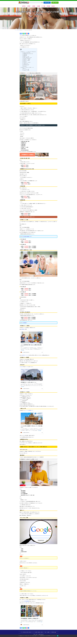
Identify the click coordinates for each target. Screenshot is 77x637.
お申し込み (47, 2)
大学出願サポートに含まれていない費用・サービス (27, 67)
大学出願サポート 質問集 (26, 70)
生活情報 (38, 6)
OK (57, 635)
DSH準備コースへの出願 (26, 56)
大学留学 (28, 6)
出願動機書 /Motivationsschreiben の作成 (28, 53)
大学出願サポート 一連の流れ (26, 62)
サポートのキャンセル (26, 65)
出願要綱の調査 (25, 55)
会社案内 (36, 632)
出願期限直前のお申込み (26, 64)
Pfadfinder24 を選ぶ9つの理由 (27, 632)
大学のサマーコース (25, 355)
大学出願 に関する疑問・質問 (26, 52)
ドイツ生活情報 (52, 632)
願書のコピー (24, 68)
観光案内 (53, 6)
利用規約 (39, 632)
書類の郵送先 (25, 66)
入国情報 (33, 6)
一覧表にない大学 (25, 63)
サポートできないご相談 (26, 69)
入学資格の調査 (25, 54)
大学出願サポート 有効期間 (26, 60)
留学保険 (48, 6)
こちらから (21, 366)
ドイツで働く (43, 6)
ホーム (22, 632)
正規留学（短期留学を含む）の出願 (27, 57)
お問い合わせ (55, 2)
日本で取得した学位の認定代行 (26, 58)
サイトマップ (33, 632)
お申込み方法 (25, 61)
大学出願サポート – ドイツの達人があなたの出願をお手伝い (28, 51)
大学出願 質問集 (26, 601)
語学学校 (23, 6)
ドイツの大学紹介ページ (29, 410)
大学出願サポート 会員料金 (26, 59)
